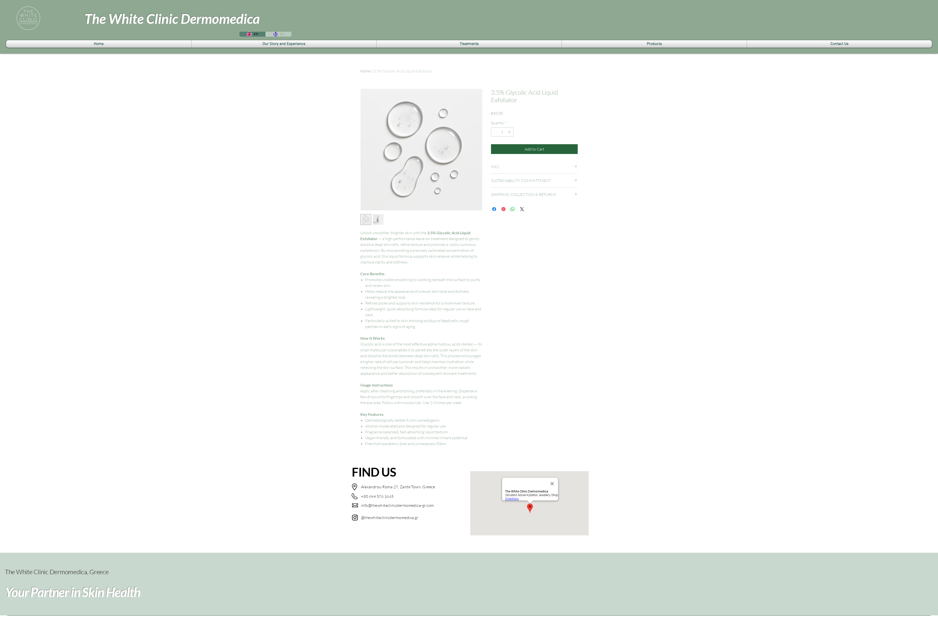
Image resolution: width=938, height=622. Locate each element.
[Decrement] (495, 132)
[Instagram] (355, 517)
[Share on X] (522, 209)
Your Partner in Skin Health (72, 592)
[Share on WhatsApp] (513, 209)
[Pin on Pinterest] (503, 209)
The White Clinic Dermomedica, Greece (57, 572)
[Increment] (510, 132)
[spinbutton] (502, 132)
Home (365, 71)
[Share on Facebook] (494, 209)
